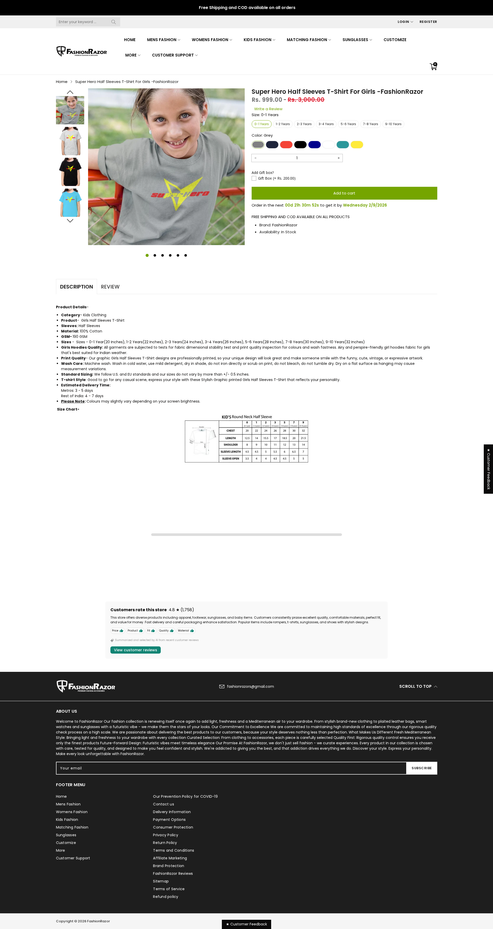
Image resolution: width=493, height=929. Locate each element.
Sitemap (161, 881)
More (131, 55)
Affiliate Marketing (170, 858)
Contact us (163, 804)
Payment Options (169, 819)
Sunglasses (355, 39)
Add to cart (344, 193)
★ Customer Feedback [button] (488, 469)
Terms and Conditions (173, 850)
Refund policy (165, 896)
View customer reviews (135, 650)
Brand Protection (168, 865)
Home (130, 39)
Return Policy (165, 842)
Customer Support (173, 55)
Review (110, 286)
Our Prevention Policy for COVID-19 (185, 796)
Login (403, 21)
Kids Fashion (257, 39)
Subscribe (422, 768)
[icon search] (113, 21)
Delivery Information (172, 811)
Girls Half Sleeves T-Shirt (103, 320)
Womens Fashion (210, 39)
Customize (395, 39)
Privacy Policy (165, 835)
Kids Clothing (94, 315)
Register (428, 21)
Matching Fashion (307, 39)
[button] (70, 92)
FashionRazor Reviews (173, 873)
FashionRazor (284, 225)
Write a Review (268, 109)
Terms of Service (169, 888)
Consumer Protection (173, 827)
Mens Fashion (161, 39)
